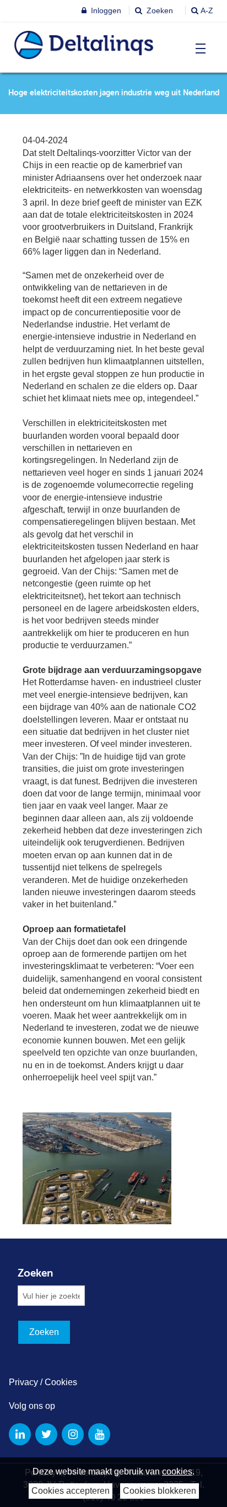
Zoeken (158, 10)
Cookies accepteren (70, 1490)
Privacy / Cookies (43, 1382)
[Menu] (198, 48)
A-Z (207, 10)
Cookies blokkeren (159, 1490)
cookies (177, 1471)
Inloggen (105, 10)
